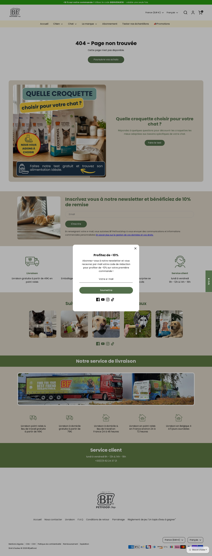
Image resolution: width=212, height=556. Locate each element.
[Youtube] (103, 299)
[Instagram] (107, 299)
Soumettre (106, 290)
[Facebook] (98, 299)
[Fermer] (135, 248)
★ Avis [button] (209, 281)
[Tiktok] (112, 299)
